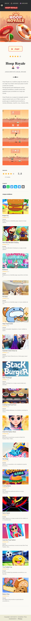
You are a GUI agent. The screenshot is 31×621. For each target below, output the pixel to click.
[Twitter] (11, 186)
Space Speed (6, 513)
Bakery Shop (5, 594)
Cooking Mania (6, 486)
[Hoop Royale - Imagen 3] (15, 156)
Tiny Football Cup (7, 567)
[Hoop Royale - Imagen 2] (15, 137)
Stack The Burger (7, 378)
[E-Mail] (23, 186)
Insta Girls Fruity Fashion (9, 540)
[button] (2, 5)
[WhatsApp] (8, 186)
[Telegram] (19, 186)
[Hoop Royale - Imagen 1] (15, 118)
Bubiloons (5, 269)
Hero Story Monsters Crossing (10, 242)
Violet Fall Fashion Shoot (9, 432)
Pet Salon (5, 296)
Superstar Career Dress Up (9, 351)
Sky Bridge (5, 459)
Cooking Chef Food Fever (9, 405)
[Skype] (15, 186)
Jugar (15, 49)
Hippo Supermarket (7, 324)
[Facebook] (4, 186)
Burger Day (5, 215)
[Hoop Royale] (15, 26)
